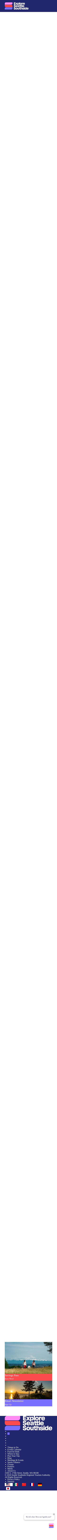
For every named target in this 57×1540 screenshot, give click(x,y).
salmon (32, 324)
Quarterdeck (46, 252)
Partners (10, 1466)
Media (10, 1469)
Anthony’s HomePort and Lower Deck (22, 1251)
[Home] (16, 6)
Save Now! (9, 1379)
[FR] (33, 1484)
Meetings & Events (15, 1460)
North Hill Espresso (15, 494)
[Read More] (6, 1047)
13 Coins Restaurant (18, 1174)
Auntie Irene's (34, 181)
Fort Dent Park (11, 117)
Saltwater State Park (13, 107)
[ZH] (25, 1484)
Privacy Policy (13, 1479)
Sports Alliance (13, 1462)
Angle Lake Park (12, 119)
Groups (10, 1464)
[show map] (6, 1052)
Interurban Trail (45, 543)
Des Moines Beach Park (15, 109)
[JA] (9, 1488)
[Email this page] (8, 37)
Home (12, 26)
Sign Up (8, 1404)
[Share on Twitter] (8, 35)
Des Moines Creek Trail (15, 111)
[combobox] (9, 1484)
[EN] (9, 1484)
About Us (11, 1471)
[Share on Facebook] (8, 33)
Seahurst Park (10, 115)
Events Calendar (14, 1449)
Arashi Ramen (44, 564)
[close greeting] (54, 1514)
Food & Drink (13, 1452)
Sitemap (10, 1481)
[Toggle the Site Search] (44, 6)
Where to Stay (13, 1454)
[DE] (41, 1484)
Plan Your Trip (13, 1456)
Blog (9, 1458)
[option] (17, 1484)
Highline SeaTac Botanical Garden (19, 113)
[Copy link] (8, 47)
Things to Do (13, 1447)
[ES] (17, 1484)
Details (8, 795)
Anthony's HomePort (29, 338)
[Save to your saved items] (7, 28)
